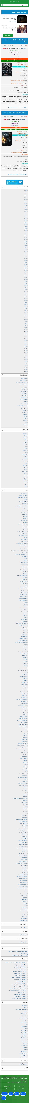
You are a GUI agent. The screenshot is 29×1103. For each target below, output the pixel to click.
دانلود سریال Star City (21, 969)
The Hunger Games (22, 840)
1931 (25, 195)
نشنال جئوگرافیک (23, 1053)
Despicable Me (23, 569)
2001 (25, 323)
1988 (25, 298)
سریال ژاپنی (24, 1035)
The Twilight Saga (23, 886)
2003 (25, 327)
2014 (11, 116)
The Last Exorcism (22, 844)
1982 (25, 287)
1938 (25, 209)
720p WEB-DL (23, 397)
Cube (25, 560)
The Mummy (24, 857)
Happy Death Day (23, 625)
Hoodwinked (24, 636)
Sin (26, 792)
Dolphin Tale (24, 583)
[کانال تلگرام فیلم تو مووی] (14, 182)
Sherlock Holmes (23, 785)
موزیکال (25, 478)
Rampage (24, 762)
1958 (25, 241)
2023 (25, 365)
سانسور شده (24, 1026)
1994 (25, 310)
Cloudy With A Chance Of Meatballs (19, 550)
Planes (25, 750)
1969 (25, 262)
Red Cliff (25, 766)
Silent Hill (24, 790)
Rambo (25, 760)
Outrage (25, 735)
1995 (25, 312)
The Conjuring (23, 823)
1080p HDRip (23, 378)
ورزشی (25, 484)
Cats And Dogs (23, 548)
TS (26, 422)
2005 (25, 331)
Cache (16, 1094)
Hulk (25, 644)
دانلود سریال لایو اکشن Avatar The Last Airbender (15, 962)
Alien (25, 499)
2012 (25, 344)
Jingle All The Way (22, 670)
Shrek (25, 787)
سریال (25, 1028)
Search (23, 1094)
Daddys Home (23, 564)
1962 (25, 249)
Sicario (25, 789)
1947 (25, 222)
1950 (25, 228)
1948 (25, 224)
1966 (25, 256)
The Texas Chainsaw (22, 884)
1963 (25, 251)
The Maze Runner (23, 853)
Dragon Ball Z (23, 587)
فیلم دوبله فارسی (23, 941)
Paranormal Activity (22, 743)
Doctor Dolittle (23, 581)
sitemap (4, 1094)
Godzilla (25, 615)
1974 (25, 272)
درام (26, 452)
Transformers (24, 899)
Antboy (25, 518)
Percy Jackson (23, 747)
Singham (25, 794)
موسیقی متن (24, 1051)
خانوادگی (25, 450)
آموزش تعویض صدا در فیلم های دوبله (20, 955)
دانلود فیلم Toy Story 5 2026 (20, 967)
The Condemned (23, 821)
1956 (25, 237)
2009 (25, 338)
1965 (25, 255)
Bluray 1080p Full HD (22, 405)
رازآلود (25, 456)
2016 (25, 352)
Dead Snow (24, 566)
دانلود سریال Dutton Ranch (20, 983)
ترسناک (25, 444)
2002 (25, 325)
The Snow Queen (23, 878)
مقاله (25, 1049)
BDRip (25, 401)
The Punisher (24, 867)
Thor (25, 890)
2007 (25, 335)
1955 (25, 236)
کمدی (25, 467)
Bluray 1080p (6, 45)
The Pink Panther (23, 861)
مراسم (25, 473)
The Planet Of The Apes (21, 863)
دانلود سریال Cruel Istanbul (20, 994)
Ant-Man (25, 516)
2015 (25, 350)
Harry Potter (24, 629)
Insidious (25, 657)
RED (25, 764)
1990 (25, 302)
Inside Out (24, 655)
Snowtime (24, 800)
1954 (25, 234)
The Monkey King (23, 855)
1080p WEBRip (23, 384)
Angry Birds (24, 512)
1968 (25, 260)
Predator (25, 754)
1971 (25, 266)
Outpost (25, 733)
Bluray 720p (24, 408)
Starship (25, 808)
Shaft (25, 779)
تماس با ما (7, 1089)
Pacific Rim (24, 739)
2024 (25, 367)
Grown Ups (24, 621)
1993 (25, 308)
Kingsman (24, 689)
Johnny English (23, 676)
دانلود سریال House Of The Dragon (18, 977)
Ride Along (24, 770)
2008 (25, 336)
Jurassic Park (24, 684)
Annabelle (24, 514)
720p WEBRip (23, 399)
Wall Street (24, 914)
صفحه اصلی (21, 1086)
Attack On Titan (23, 520)
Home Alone (24, 634)
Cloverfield (24, 552)
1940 (25, 213)
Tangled (25, 811)
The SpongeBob (23, 880)
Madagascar (24, 697)
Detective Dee (23, 571)
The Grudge (24, 836)
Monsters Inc (24, 710)
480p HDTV (24, 387)
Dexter (25, 1007)
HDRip (25, 416)
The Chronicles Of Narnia (21, 819)
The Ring (24, 872)
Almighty (24, 503)
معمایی (25, 477)
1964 (25, 253)
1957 (25, 239)
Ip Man (25, 659)
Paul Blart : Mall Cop (22, 745)
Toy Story (24, 897)
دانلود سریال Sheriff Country (20, 973)
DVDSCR (24, 412)
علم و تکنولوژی (23, 1039)
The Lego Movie (23, 846)
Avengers (25, 522)
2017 (11, 45)
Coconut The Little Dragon (21, 554)
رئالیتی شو (24, 454)
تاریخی (25, 440)
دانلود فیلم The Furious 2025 (20, 986)
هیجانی (25, 482)
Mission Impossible (22, 705)
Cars (26, 547)
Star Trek (25, 804)
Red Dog (25, 768)
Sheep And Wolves (22, 783)
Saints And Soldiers (22, 777)
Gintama (25, 613)
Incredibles (24, 649)
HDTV (25, 418)
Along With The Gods (22, 505)
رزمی (25, 457)
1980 (25, 283)
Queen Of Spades (23, 758)
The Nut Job (24, 859)
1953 (25, 232)
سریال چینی (24, 1034)
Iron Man (25, 661)
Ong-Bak (25, 729)
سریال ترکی (24, 1032)
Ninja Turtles (24, 722)
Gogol (25, 617)
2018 (25, 356)
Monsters (25, 709)
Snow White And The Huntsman (20, 798)
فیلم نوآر (25, 465)
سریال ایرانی (24, 1030)
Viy (26, 912)
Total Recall (24, 895)
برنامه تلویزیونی (23, 1013)
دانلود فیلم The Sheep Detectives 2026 (18, 988)
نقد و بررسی (24, 1055)
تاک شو (25, 442)
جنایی (25, 446)
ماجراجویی (24, 471)
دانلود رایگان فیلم (23, 1064)
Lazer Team (24, 693)
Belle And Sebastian (22, 531)
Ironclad (25, 665)
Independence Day (22, 651)
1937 (25, 207)
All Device (24, 1005)
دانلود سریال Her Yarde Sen (20, 979)
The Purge (24, 869)
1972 (25, 268)
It (26, 667)
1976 (25, 276)
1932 (25, 197)
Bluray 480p (24, 407)
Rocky (25, 771)
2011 (25, 342)
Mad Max (24, 695)
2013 (25, 346)
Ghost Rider (24, 609)
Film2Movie (19, 62)
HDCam (25, 414)
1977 (25, 277)
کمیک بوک (24, 1041)
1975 (25, 274)
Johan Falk (24, 672)
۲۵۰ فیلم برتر (24, 927)
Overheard (24, 737)
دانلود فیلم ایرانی (23, 934)
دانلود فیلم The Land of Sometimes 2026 (17, 990)
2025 (25, 369)
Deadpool (24, 568)
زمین (25, 1024)
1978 (25, 279)
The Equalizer (23, 830)
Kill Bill (25, 688)
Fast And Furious (23, 598)
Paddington (24, 741)
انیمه (25, 1011)
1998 (25, 317)
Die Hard (25, 577)
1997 (25, 316)
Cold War (24, 556)
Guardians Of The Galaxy (21, 623)
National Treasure (23, 718)
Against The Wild (23, 495)
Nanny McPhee (23, 716)
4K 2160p (24, 389)
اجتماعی (25, 433)
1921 (25, 190)
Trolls (25, 905)
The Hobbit (24, 838)
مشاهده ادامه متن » (12, 21)
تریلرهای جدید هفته (22, 1018)
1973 (25, 270)
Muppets (25, 712)
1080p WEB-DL (23, 380)
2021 (25, 361)
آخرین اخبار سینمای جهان (21, 1009)
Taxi (26, 813)
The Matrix (24, 851)
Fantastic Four (23, 596)
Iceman (25, 648)
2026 (25, 371)
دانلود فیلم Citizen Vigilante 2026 (19, 998)
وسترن (25, 486)
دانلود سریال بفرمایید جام (20, 975)
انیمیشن (25, 437)
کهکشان (25, 1043)
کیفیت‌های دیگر (13, 83)
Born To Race (24, 539)
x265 (25, 426)
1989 (25, 300)
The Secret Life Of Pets (22, 876)
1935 (25, 203)
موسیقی (25, 480)
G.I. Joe (25, 604)
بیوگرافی (25, 438)
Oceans (25, 728)
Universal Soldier (23, 911)
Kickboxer (24, 686)
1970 (25, 264)
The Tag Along (23, 882)
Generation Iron (23, 608)
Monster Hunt (24, 707)
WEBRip (25, 424)
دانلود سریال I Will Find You (20, 964)
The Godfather (23, 834)
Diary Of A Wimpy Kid (22, 575)
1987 (25, 296)
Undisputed (24, 909)
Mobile (25, 420)
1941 (25, 215)
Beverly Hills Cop (23, 535)
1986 (25, 295)
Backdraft (24, 526)
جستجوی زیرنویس (19, 83)
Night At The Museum (22, 720)
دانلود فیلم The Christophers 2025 (19, 984)
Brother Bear (24, 541)
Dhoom (25, 573)
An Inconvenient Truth (22, 508)
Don (26, 585)
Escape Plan (24, 592)
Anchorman (24, 510)
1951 (25, 230)
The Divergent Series (22, 829)
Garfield (25, 606)
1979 (25, 281)
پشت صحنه (24, 1015)
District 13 (24, 579)
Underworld (24, 907)
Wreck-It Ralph (23, 920)
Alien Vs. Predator (23, 501)
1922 (25, 192)
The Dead (24, 827)
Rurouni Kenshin (23, 773)
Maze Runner (24, 701)
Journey (25, 678)
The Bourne (24, 817)
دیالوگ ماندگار (23, 1022)
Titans (25, 891)
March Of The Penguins (21, 699)
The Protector (24, 865)
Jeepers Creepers (23, 669)
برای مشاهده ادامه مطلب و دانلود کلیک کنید (17, 107)
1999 (25, 319)
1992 (25, 306)
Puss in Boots (24, 756)
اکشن (25, 435)
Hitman (25, 632)
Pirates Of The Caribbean (21, 749)
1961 (25, 247)
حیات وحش (24, 1020)
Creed (25, 558)
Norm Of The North (22, 724)
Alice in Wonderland (22, 497)
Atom (11, 1094)
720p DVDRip (23, 391)
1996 (25, 314)
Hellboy (25, 630)
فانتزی (25, 463)
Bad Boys (24, 528)
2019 (25, 357)
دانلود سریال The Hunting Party (19, 971)
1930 (25, 194)
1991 (25, 304)
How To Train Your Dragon (21, 642)
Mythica (25, 714)
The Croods (24, 825)
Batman (25, 529)
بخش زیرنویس (7, 1086)
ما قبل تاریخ (24, 1045)
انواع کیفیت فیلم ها (23, 953)
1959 (25, 243)
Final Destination (23, 600)
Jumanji (25, 680)
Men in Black (24, 703)
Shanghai (24, 781)
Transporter (24, 901)
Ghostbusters (24, 611)
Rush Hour (24, 775)
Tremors (25, 903)
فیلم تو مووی (10, 1082)
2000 (25, 321)
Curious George (23, 562)
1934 (25, 201)
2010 (25, 340)
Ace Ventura (24, 493)
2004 (25, 329)
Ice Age (25, 646)
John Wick (24, 674)
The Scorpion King (22, 874)
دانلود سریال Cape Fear (21, 965)
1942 (25, 216)
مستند (25, 475)
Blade (25, 537)
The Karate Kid (23, 842)
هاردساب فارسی (23, 1056)
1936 (25, 205)
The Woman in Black (22, 888)
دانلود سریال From (22, 992)
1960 (25, 245)
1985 (25, 293)
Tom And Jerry (23, 893)
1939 (25, 211)
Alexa (3, 1098)
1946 (25, 220)
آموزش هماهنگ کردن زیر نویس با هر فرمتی (18, 951)
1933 (25, 199)
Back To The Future (22, 524)
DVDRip (25, 410)
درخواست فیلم (21, 1089)
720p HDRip (24, 393)
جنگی (25, 448)
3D (26, 386)
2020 (25, 359)
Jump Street (24, 682)
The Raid (25, 870)
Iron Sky (25, 663)
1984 (25, 291)
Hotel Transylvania (22, 640)
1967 (25, 258)
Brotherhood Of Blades (22, 543)
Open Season (24, 731)
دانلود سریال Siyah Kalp (21, 981)
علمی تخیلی (24, 459)
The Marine (24, 850)
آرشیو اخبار (7, 35)
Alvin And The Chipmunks (21, 507)
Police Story (24, 752)
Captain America (23, 545)
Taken (25, 810)
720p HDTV (24, 395)
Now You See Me (23, 726)
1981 (25, 285)
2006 (25, 333)
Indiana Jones (24, 653)
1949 (25, 226)
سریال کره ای (24, 1037)
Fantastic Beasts (23, 594)
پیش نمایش (24, 1016)
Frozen (25, 602)
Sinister (25, 796)
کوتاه (25, 469)
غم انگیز (25, 461)
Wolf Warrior (24, 918)
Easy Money (24, 590)
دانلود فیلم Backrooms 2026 (20, 996)
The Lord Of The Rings (22, 848)
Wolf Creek (24, 916)
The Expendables (23, 832)
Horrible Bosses (23, 638)
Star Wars (25, 806)
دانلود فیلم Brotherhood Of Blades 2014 (14, 113)
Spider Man (24, 802)
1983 (25, 289)
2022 (25, 363)
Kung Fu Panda (23, 691)
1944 (25, 218)
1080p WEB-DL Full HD (21, 382)
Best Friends (24, 533)
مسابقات (25, 1047)
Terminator (24, 815)
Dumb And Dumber (22, 588)
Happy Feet (24, 627)
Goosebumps (24, 619)
